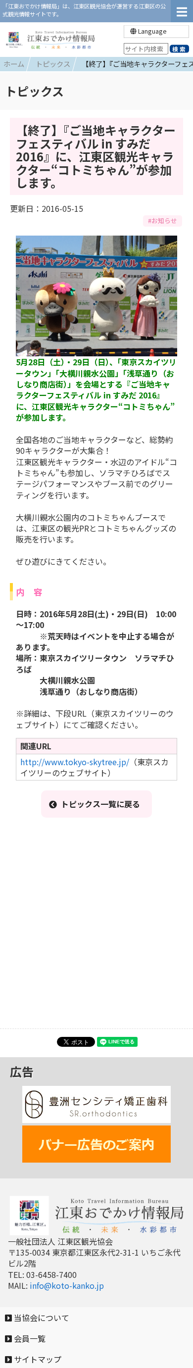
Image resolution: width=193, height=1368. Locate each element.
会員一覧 (29, 1338)
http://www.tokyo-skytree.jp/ (74, 762)
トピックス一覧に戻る (100, 804)
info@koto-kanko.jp (67, 1285)
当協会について (40, 1317)
